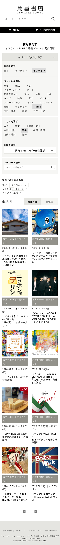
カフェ (30, 102)
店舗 (6, 106)
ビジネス (44, 98)
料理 (26, 94)
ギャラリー (21, 106)
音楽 (31, 98)
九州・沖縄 (10, 134)
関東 (17, 126)
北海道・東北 (33, 126)
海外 (24, 134)
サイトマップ (20, 530)
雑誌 (17, 86)
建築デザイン (11, 94)
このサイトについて (35, 530)
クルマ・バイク (12, 90)
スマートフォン (12, 102)
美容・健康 (10, 111)
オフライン (39, 70)
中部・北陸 (10, 130)
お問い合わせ (7, 530)
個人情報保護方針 (51, 530)
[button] (15, 30)
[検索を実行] (52, 20)
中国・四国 (39, 130)
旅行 (38, 94)
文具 (49, 94)
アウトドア (39, 111)
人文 (28, 86)
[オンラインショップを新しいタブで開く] (45, 30)
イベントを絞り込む (30, 57)
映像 (20, 98)
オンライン (21, 70)
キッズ (7, 98)
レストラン (46, 102)
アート (30, 90)
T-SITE (37, 106)
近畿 (24, 130)
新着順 (49, 201)
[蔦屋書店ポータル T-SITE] (30, 7)
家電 (24, 111)
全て (6, 70)
